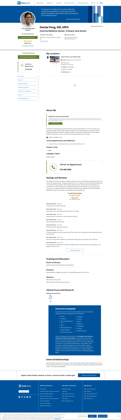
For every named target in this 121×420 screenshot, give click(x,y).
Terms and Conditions (45, 403)
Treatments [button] (49, 3)
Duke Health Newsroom (67, 396)
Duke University (87, 398)
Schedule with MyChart (27, 37)
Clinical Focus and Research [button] (24, 91)
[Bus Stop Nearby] (56, 63)
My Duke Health (82, 3)
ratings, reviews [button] (28, 46)
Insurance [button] (20, 94)
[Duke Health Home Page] (25, 385)
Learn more (61, 120)
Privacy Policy (57, 418)
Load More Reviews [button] (75, 250)
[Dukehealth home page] (26, 3)
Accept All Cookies (103, 416)
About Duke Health (66, 389)
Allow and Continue (55, 123)
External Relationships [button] (23, 98)
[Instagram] (22, 397)
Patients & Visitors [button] (69, 3)
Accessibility (43, 389)
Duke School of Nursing (89, 396)
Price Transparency (44, 401)
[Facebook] (20, 397)
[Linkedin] (25, 397)
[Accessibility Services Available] (53, 63)
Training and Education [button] (23, 87)
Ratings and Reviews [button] (23, 83)
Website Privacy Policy (45, 405)
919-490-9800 (65, 169)
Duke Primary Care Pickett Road (70, 57)
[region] (60, 416)
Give (92, 3)
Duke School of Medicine (90, 393)
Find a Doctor (40, 3)
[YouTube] (30, 397)
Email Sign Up (65, 398)
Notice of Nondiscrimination (47, 393)
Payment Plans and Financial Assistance (49, 398)
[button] (101, 3)
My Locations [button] (21, 76)
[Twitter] (28, 397)
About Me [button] (20, 80)
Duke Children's (87, 391)
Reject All (92, 416)
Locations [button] (58, 3)
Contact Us (23, 391)
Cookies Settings (82, 416)
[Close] (118, 416)
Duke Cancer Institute (89, 389)
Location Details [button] (44, 41)
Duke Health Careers (67, 393)
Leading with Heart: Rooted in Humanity (49, 391)
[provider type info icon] (102, 26)
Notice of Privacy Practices (46, 396)
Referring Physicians (67, 401)
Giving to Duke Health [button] (88, 375)
